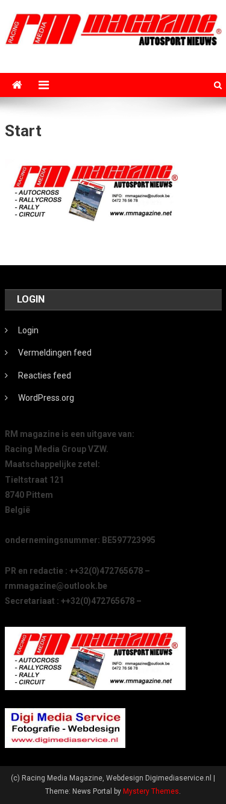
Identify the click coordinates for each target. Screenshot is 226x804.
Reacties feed (44, 375)
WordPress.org (46, 398)
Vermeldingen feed (55, 352)
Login (28, 330)
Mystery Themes (151, 791)
